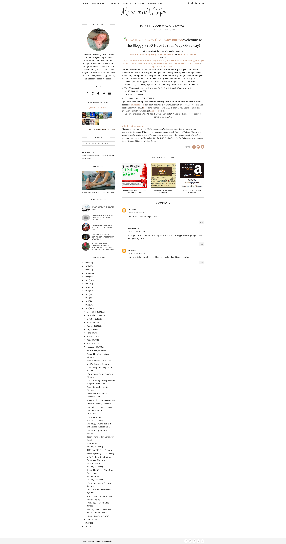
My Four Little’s (192, 63)
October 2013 (93, 319)
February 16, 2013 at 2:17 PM (136, 253)
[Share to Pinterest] (202, 147)
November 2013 (94, 315)
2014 (87, 305)
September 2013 (94, 322)
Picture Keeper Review (97, 350)
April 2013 (91, 340)
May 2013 (91, 336)
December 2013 (94, 312)
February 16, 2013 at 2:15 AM (136, 213)
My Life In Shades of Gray (162, 66)
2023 (87, 273)
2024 (87, 270)
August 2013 (92, 326)
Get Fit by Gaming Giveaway (99, 407)
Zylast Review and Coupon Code (103, 208)
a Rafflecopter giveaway (133, 126)
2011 (86, 526)
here (145, 108)
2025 (87, 266)
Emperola (154, 111)
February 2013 (93, 347)
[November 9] (92, 124)
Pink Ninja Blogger (188, 60)
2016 (87, 298)
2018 (87, 291)
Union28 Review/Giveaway (99, 403)
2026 (87, 263)
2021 (87, 280)
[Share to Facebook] (194, 147)
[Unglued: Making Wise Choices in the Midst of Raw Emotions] (101, 118)
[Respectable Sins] (84, 117)
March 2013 (92, 343)
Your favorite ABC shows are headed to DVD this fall (102, 227)
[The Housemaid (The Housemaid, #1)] (92, 118)
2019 (87, 287)
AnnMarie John (107, 541)
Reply (201, 222)
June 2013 (91, 333)
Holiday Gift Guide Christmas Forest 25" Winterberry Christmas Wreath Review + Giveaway (103, 246)
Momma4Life (143, 11)
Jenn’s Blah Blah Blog (140, 54)
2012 (87, 523)
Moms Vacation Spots (146, 63)
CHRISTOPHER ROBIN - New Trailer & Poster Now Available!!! (102, 218)
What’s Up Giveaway (147, 60)
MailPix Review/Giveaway (98, 364)
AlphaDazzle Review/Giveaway (101, 400)
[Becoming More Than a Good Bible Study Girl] (84, 124)
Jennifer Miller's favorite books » (102, 129)
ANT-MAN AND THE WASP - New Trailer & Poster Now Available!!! (103, 237)
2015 (87, 301)
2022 (87, 276)
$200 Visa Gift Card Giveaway (100, 450)
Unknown (132, 209)
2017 (86, 294)
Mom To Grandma (176, 63)
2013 (87, 308)
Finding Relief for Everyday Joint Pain (98, 192)
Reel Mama (162, 63)
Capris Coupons (130, 60)
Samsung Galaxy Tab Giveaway (100, 453)
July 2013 (91, 329)
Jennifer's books (98, 108)
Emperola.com (137, 105)
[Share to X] (198, 147)
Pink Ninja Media (187, 54)
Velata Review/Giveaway (98, 516)
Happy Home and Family (163, 54)
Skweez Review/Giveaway (99, 360)
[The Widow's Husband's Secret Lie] (97, 118)
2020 (87, 283)
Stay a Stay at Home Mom (168, 60)
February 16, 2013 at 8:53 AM (136, 231)
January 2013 (92, 519)
